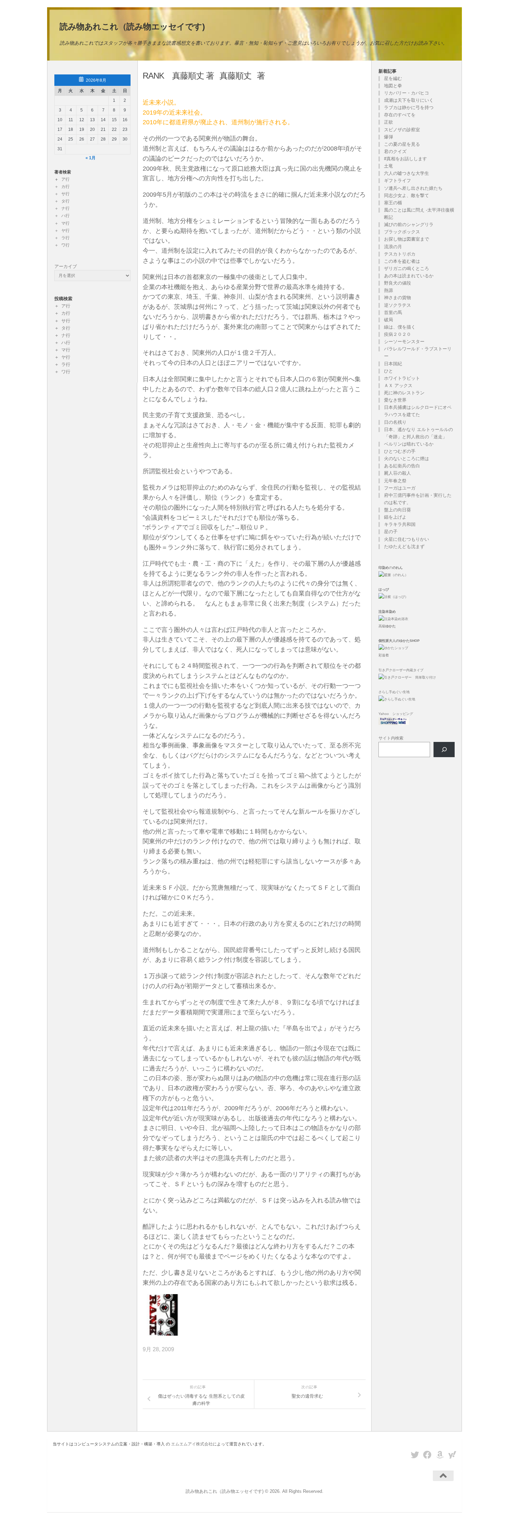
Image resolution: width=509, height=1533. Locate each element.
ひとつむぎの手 (400, 451)
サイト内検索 (390, 738)
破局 (388, 319)
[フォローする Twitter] (415, 1455)
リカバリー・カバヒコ (406, 93)
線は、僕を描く (400, 327)
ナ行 (65, 208)
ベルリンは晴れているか (409, 444)
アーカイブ (65, 266)
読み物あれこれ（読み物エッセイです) (132, 26)
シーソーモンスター (404, 341)
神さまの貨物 (397, 297)
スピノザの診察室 (402, 129)
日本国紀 (393, 363)
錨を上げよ (395, 517)
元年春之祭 (395, 480)
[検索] (444, 749)
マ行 (65, 223)
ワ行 (65, 245)
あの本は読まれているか (409, 275)
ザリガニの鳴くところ (406, 268)
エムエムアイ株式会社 (192, 1444)
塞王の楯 (393, 202)
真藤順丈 (235, 75)
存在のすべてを (400, 114)
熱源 (388, 290)
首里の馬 (393, 312)
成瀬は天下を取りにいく (409, 100)
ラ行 (65, 237)
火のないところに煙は (406, 458)
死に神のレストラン (404, 392)
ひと (388, 371)
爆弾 (388, 137)
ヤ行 (65, 230)
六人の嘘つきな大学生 (406, 173)
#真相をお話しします (405, 158)
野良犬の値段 (397, 283)
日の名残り (395, 422)
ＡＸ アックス (398, 385)
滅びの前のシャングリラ (409, 224)
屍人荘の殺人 (397, 473)
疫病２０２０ (397, 334)
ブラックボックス (402, 231)
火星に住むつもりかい (406, 539)
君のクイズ (395, 151)
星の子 (391, 531)
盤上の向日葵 (397, 509)
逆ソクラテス (397, 305)
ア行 (65, 179)
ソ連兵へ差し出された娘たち (413, 188)
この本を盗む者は (402, 261)
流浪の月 (393, 246)
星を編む (393, 78)
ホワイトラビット (402, 378)
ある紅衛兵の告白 (402, 465)
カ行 (65, 186)
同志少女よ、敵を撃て (406, 195)
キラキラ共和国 (400, 524)
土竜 (388, 166)
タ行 (65, 201)
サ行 (65, 193)
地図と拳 (393, 85)
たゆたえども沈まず (404, 546)
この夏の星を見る (402, 144)
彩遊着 (383, 655)
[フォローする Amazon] (440, 1455)
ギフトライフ (397, 180)
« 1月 (91, 157)
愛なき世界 (395, 400)
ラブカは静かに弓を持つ (409, 107)
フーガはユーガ (400, 488)
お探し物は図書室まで (406, 239)
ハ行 (65, 215)
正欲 (388, 122)
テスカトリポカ (400, 254)
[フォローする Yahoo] (452, 1455)
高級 (387, 626)
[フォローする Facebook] (427, 1455)
